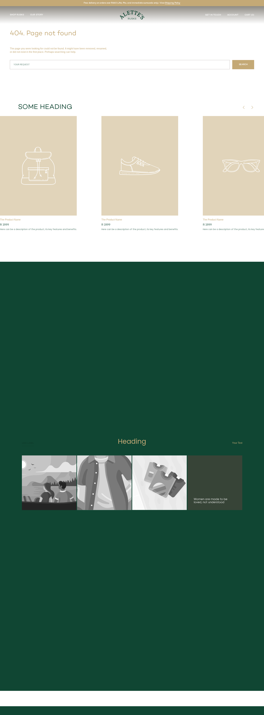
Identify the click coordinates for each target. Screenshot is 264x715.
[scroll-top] (257, 708)
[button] (247, 15)
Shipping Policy (172, 3)
